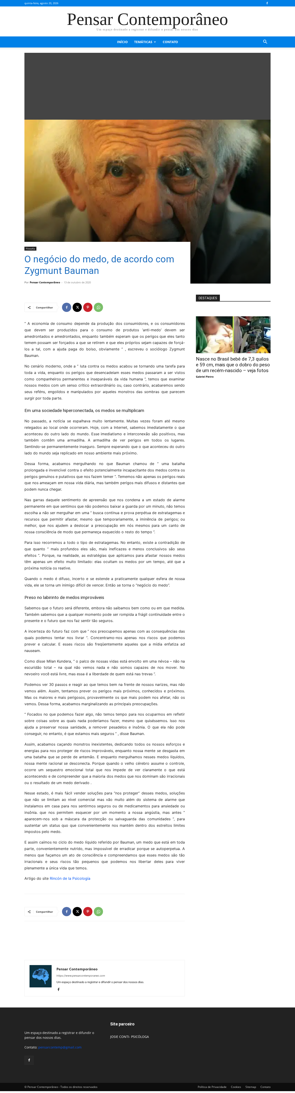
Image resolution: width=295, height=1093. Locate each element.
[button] (265, 42)
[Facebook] (267, 3)
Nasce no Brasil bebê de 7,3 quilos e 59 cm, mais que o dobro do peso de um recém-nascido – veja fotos (233, 364)
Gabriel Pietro (205, 376)
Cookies (236, 1087)
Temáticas (143, 42)
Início (122, 42)
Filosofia (30, 248)
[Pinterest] (87, 307)
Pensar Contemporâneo (45, 282)
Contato (170, 42)
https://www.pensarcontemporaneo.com (80, 975)
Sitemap (250, 1087)
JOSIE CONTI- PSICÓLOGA (129, 1036)
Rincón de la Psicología (70, 878)
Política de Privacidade (212, 1087)
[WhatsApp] (98, 307)
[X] (77, 307)
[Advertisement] (147, 85)
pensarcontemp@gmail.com (60, 1047)
